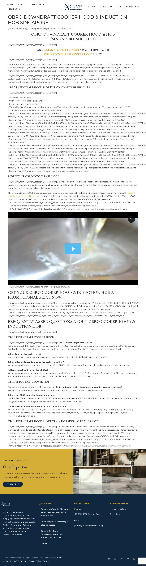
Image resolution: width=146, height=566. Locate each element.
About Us (22, 4)
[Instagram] (115, 558)
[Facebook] (108, 558)
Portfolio (106, 6)
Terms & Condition (18, 561)
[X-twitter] (121, 558)
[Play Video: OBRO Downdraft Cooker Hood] (73, 248)
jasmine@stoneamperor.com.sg (88, 526)
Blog (119, 6)
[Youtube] (127, 558)
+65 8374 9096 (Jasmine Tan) (87, 514)
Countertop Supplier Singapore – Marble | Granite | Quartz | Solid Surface (55, 512)
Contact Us (132, 6)
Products (14, 9)
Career (44, 544)
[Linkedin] (134, 558)
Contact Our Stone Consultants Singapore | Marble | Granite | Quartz (52, 534)
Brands (92, 6)
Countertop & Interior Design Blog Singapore (54, 523)
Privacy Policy (35, 561)
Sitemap (46, 561)
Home (10, 4)
